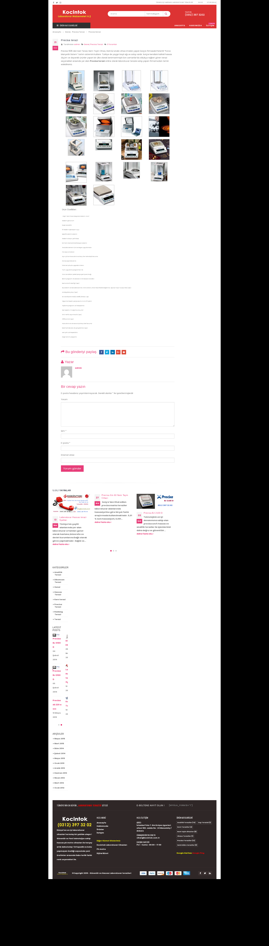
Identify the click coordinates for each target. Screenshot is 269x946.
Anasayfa (179, 25)
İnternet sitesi (67, 455)
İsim (63, 431)
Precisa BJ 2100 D (111, 513)
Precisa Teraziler (186, 827)
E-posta (124, 352)
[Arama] (166, 14)
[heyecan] (57, 3)
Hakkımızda (195, 25)
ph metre (68, 829)
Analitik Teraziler (186, 809)
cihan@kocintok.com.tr (148, 824)
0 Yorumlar (112, 44)
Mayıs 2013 (59, 744)
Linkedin (210, 860)
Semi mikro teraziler (187, 832)
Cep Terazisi (204, 809)
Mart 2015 (59, 730)
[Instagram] (60, 3)
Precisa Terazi (96, 44)
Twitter (205, 860)
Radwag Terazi (58, 602)
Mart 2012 (59, 769)
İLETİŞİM (210, 25)
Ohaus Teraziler (185, 823)
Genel (86, 44)
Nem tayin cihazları (187, 818)
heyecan (107, 352)
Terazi (57, 609)
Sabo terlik (81, 842)
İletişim (100, 819)
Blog (200, 2)
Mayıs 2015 (59, 725)
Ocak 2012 (59, 774)
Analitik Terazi (58, 563)
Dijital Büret (102, 840)
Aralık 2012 (59, 754)
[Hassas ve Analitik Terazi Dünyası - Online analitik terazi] (74, 13)
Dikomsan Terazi (59, 570)
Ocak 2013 (59, 749)
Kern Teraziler (184, 814)
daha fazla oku (61, 522)
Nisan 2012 (59, 764)
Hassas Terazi (58, 582)
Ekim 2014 (59, 735)
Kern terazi (60, 589)
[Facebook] (53, 3)
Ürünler (100, 816)
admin (77, 44)
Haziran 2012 (60, 759)
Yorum (64, 399)
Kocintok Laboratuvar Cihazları (112, 831)
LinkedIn (112, 352)
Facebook (101, 352)
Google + (118, 352)
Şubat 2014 (59, 740)
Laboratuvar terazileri (120, 859)
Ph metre (101, 835)
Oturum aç (211, 2)
